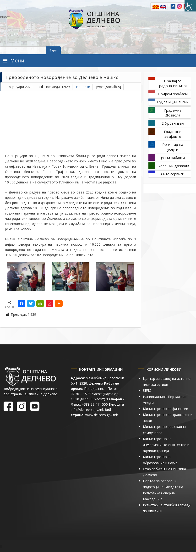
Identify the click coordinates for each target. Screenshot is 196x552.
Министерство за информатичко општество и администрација (166, 444)
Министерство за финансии (165, 408)
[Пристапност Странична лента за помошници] (190, 5)
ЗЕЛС (147, 390)
